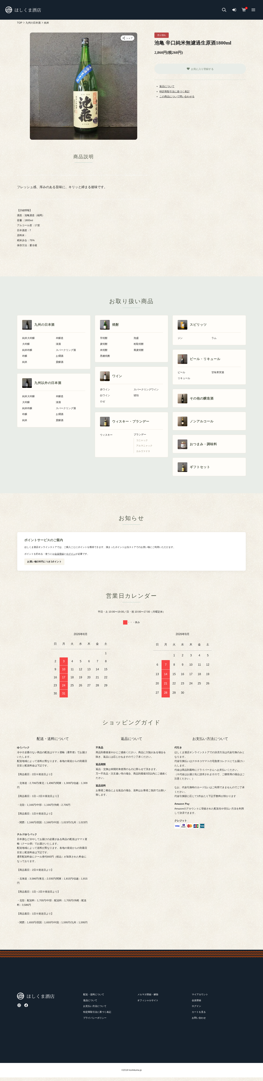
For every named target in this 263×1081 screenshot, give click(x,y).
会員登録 (59, 554)
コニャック (142, 440)
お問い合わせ (199, 1018)
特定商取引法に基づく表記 (174, 91)
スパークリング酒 (66, 350)
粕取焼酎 (139, 344)
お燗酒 (59, 356)
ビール (181, 372)
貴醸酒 (59, 362)
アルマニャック (144, 445)
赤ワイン (105, 389)
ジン (180, 338)
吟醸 (24, 356)
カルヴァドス (143, 451)
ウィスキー (106, 435)
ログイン (71, 554)
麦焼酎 (104, 344)
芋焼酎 (104, 338)
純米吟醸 (27, 350)
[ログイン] (234, 10)
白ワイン (105, 395)
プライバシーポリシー (94, 1018)
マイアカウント (200, 994)
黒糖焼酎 (105, 356)
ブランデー (140, 434)
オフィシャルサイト (147, 1000)
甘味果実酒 (217, 372)
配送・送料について (93, 994)
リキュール (184, 378)
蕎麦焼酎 (139, 350)
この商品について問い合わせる (176, 96)
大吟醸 (26, 344)
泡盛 (136, 338)
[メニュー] (253, 10)
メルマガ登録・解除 (147, 994)
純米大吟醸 (28, 338)
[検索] (224, 10)
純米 (24, 362)
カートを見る (199, 1012)
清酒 (58, 344)
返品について (166, 86)
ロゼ (102, 401)
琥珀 (136, 395)
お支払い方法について (94, 1006)
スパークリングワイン (146, 389)
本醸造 (59, 338)
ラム (213, 338)
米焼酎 (104, 350)
